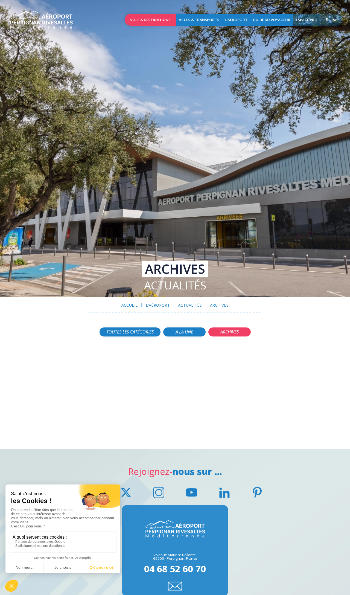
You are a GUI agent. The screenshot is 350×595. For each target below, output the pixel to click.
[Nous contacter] (175, 586)
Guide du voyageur (271, 19)
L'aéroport (236, 19)
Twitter (126, 493)
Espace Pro (306, 19)
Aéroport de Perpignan (175, 529)
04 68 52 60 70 (175, 567)
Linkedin (224, 493)
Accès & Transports (199, 19)
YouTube (191, 493)
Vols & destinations (150, 19)
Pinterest (257, 493)
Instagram (159, 493)
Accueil (41, 19)
